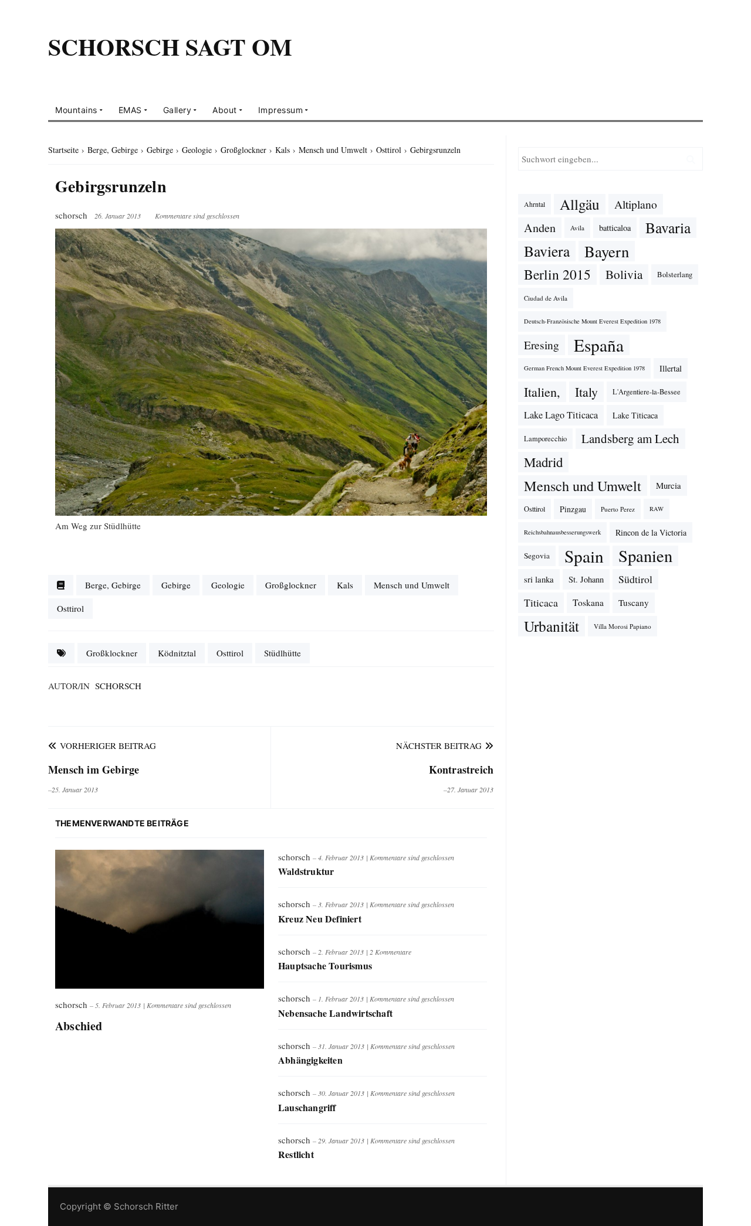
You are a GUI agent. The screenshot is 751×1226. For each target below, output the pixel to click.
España (599, 345)
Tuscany (633, 602)
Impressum (280, 110)
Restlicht (296, 1154)
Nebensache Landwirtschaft (335, 1013)
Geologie (228, 585)
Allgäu (580, 204)
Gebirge (176, 585)
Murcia (668, 485)
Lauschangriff (307, 1107)
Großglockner (290, 585)
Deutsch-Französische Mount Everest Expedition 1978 (592, 321)
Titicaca (541, 602)
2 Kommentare (390, 951)
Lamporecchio (545, 438)
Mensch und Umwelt (411, 585)
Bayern (606, 251)
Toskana (588, 602)
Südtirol (635, 579)
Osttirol (70, 608)
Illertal (670, 368)
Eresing (541, 344)
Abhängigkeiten (310, 1060)
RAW (656, 509)
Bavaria (668, 227)
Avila (577, 227)
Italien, (542, 391)
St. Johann (586, 579)
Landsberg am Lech (630, 438)
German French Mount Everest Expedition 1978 (584, 368)
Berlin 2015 (557, 274)
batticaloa (615, 227)
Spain (584, 556)
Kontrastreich (461, 769)
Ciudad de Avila (545, 298)
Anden (540, 228)
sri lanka (539, 579)
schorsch (118, 686)
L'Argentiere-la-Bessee (647, 391)
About (224, 110)
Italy (586, 391)
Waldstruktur (306, 871)
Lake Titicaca (635, 415)
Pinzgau (573, 509)
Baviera (547, 251)
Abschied (79, 1025)
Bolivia (623, 274)
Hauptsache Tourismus (325, 965)
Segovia (537, 555)
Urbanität (551, 626)
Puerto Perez (618, 509)
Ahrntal (534, 204)
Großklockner (111, 653)
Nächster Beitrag (440, 745)
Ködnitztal (177, 653)
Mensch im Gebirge (93, 769)
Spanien (645, 556)
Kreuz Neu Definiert (319, 918)
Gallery (177, 110)
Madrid (543, 462)
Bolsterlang (674, 275)
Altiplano (635, 204)
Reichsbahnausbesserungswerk (562, 532)
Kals (345, 585)
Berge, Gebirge (113, 585)
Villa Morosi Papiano (622, 626)
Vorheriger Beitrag (106, 745)
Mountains (76, 110)
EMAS (130, 110)
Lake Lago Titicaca (561, 414)
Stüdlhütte (282, 653)
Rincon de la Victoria (650, 532)
